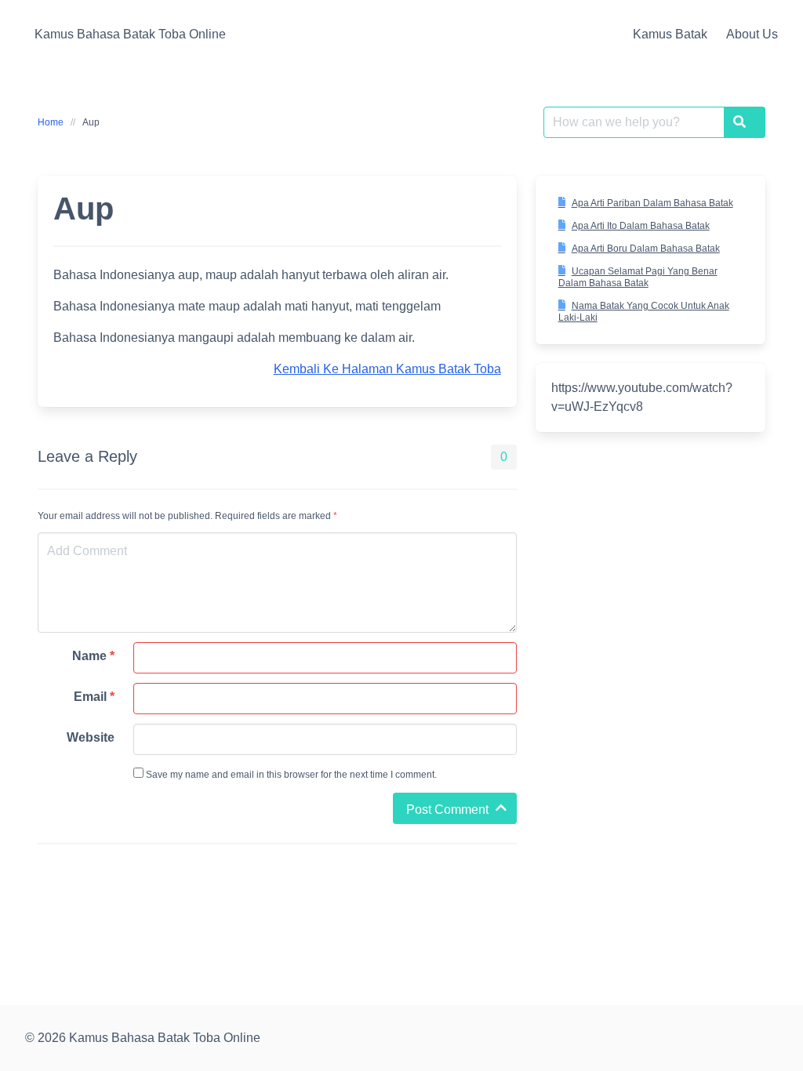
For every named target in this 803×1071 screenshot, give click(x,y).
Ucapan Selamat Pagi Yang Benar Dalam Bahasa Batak (638, 277)
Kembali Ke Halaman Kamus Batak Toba (387, 369)
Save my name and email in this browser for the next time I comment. (290, 774)
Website (90, 737)
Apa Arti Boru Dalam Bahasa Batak (646, 248)
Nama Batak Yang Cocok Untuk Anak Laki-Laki (643, 311)
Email (94, 696)
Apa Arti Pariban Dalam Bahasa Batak (652, 203)
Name (93, 656)
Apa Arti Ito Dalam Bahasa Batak (641, 225)
